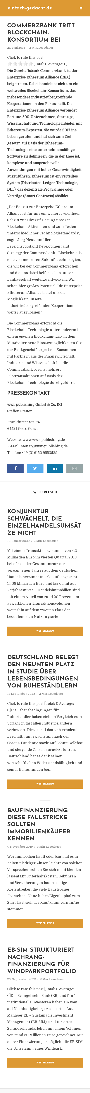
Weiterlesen (45, 631)
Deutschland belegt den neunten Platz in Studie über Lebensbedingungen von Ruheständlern (43, 672)
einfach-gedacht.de (30, 8)
